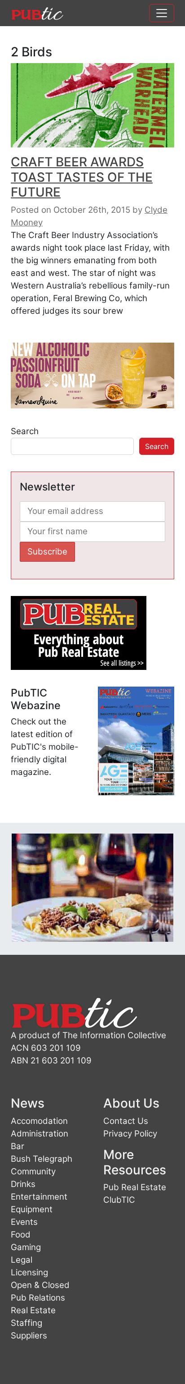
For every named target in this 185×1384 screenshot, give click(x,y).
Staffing (26, 1323)
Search (25, 431)
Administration (39, 1133)
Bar (17, 1146)
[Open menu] (161, 13)
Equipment (32, 1209)
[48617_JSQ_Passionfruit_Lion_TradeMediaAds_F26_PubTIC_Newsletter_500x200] (92, 375)
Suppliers (29, 1335)
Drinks (23, 1184)
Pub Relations (38, 1297)
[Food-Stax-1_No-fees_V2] (92, 887)
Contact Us (125, 1121)
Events (24, 1222)
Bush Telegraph (41, 1159)
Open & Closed (40, 1285)
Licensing (29, 1272)
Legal (21, 1260)
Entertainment (39, 1197)
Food (21, 1234)
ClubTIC (119, 1200)
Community (33, 1171)
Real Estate (33, 1310)
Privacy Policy (130, 1133)
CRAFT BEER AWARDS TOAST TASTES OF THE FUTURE (82, 177)
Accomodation (39, 1121)
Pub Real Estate (134, 1187)
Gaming (26, 1247)
